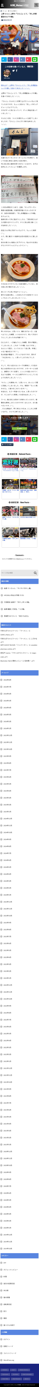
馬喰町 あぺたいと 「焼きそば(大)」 (17, 616)
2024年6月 (7, 860)
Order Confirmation (27, 1374)
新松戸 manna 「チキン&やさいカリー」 (15, 653)
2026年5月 (7, 701)
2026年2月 (7, 721)
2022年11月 (8, 992)
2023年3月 (7, 964)
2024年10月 (8, 832)
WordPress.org (9, 1360)
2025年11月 (8, 742)
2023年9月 (7, 923)
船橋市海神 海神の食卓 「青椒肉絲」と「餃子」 (28, 491)
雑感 (5, 1318)
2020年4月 (7, 1207)
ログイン (20, 559)
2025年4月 (7, 791)
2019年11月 (8, 1242)
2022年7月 (7, 1020)
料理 (5, 1277)
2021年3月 (7, 1131)
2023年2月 (7, 971)
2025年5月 (7, 784)
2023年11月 (8, 909)
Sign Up (26, 1378)
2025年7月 (7, 770)
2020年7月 (7, 1186)
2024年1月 (7, 895)
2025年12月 (8, 735)
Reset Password (16, 1378)
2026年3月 (7, 714)
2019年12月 (8, 1235)
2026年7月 (7, 687)
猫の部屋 (7, 1297)
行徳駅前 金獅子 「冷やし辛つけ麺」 (10, 539)
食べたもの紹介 (7, 444)
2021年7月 (7, 1103)
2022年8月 (7, 1013)
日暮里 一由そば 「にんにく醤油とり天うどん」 (10, 491)
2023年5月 (7, 950)
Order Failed (5, 1378)
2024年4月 (7, 874)
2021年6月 (7, 1110)
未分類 (6, 1290)
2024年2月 (7, 888)
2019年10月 (8, 1248)
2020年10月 (8, 1165)
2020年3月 (7, 1214)
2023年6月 (7, 943)
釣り (5, 1311)
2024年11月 (8, 825)
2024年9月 (7, 839)
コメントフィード (10, 1353)
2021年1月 (7, 1144)
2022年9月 (7, 1006)
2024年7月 (7, 853)
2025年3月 (7, 798)
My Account (5, 1374)
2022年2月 (7, 1054)
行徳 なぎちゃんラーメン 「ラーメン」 (14, 631)
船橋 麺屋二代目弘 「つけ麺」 (28, 538)
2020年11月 (8, 1158)
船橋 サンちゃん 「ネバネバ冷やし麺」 (10, 518)
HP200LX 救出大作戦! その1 (28, 517)
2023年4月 (7, 957)
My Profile (15, 1374)
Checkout (4, 1369)
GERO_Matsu (7, 78)
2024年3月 (7, 881)
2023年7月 (7, 936)
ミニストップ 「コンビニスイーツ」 (28, 469)
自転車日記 (8, 1304)
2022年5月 (7, 1033)
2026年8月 (7, 680)
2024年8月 (7, 846)
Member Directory (24, 1369)
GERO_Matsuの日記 (19, 5)
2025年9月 (7, 756)
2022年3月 (7, 1047)
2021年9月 (7, 1089)
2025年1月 (7, 812)
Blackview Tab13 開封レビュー (11, 661)
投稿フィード (8, 1346)
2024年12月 (8, 818)
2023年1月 (7, 978)
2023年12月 (8, 902)
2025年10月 (8, 749)
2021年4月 (7, 1124)
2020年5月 (7, 1200)
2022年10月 (8, 999)
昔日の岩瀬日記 (9, 1283)
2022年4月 (7, 1040)
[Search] (35, 573)
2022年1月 (7, 1061)
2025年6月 (7, 777)
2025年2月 (7, 805)
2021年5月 (7, 1117)
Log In (13, 1369)
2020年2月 (7, 1221)
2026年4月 (7, 708)
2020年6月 (7, 1193)
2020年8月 (7, 1179)
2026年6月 (7, 694)
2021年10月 (8, 1082)
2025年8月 (7, 763)
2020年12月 (8, 1151)
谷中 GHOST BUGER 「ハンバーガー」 (14, 645)
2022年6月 (7, 1027)
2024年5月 (7, 867)
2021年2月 (7, 1138)
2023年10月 (8, 916)
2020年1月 (7, 1228)
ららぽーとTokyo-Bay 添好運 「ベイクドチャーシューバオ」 (10, 469)
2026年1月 (7, 728)
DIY (5, 1263)
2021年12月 (8, 1068)
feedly (20, 428)
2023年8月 (7, 929)
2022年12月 (8, 985)
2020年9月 (7, 1172)
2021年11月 (8, 1075)
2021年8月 (7, 1096)
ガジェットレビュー (11, 1270)
